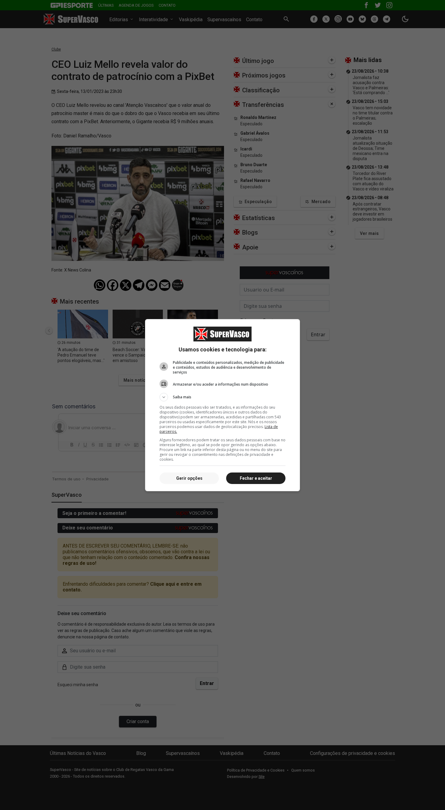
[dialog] (222, 405)
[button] (222, 397)
